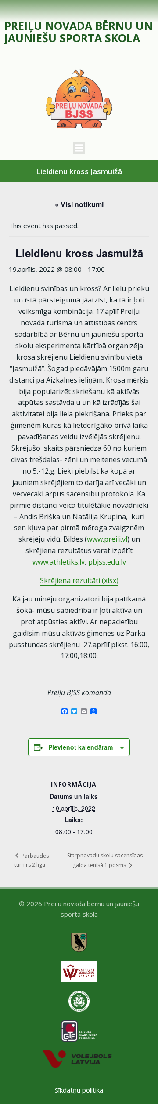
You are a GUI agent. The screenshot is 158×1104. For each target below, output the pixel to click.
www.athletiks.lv (58, 562)
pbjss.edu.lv (107, 562)
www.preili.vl (107, 539)
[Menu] (79, 148)
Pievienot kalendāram (80, 747)
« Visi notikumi (79, 204)
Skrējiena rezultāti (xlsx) (79, 580)
